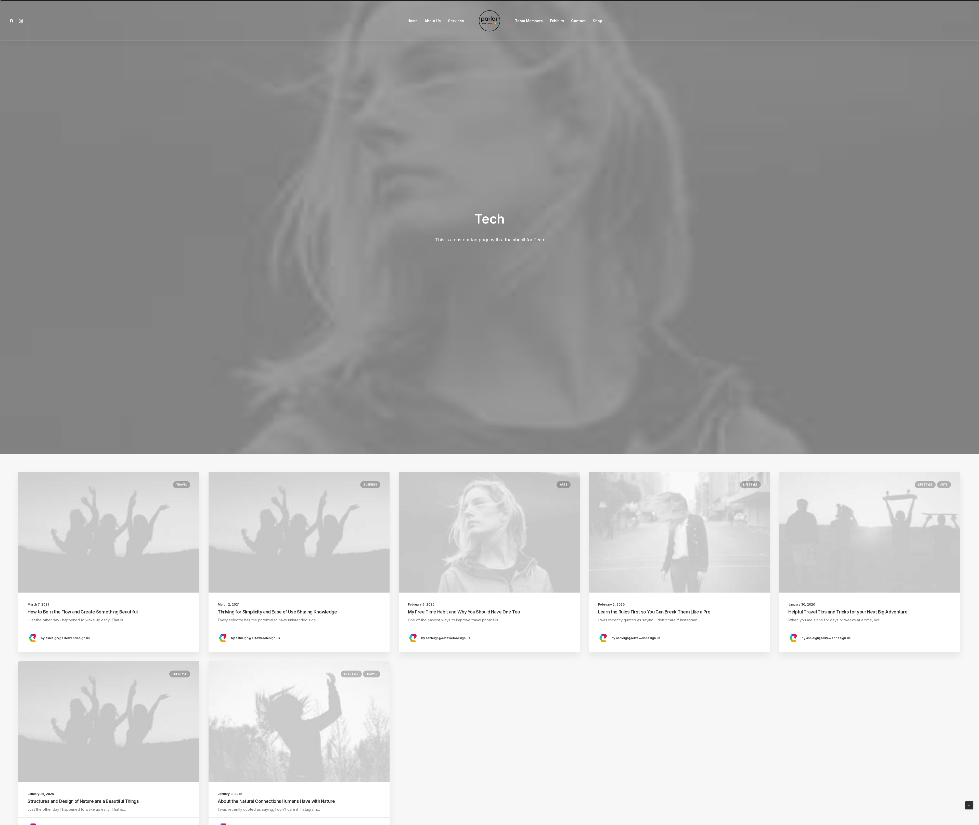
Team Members (529, 21)
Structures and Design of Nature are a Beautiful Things (83, 801)
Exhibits (557, 21)
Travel (181, 484)
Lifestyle (750, 484)
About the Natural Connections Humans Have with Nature (276, 801)
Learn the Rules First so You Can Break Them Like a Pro (654, 611)
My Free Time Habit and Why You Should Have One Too (464, 611)
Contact (578, 21)
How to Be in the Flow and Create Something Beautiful (82, 611)
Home (412, 21)
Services (456, 21)
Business (370, 484)
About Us (433, 21)
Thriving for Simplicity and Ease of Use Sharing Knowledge (277, 611)
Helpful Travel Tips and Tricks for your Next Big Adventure (847, 611)
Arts (563, 484)
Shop (597, 21)
